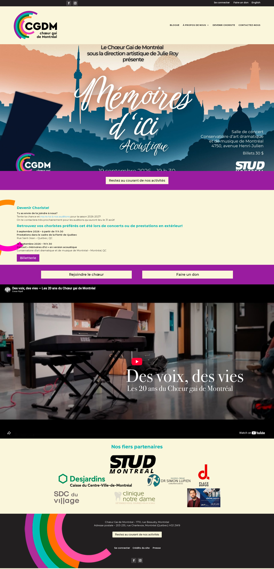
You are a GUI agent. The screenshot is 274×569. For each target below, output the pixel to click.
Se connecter (224, 2)
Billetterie (28, 258)
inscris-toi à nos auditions (55, 216)
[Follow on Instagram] (75, 3)
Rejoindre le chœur (86, 274)
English (256, 2)
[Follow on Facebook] (68, 3)
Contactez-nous (249, 25)
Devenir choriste (224, 25)
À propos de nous (194, 25)
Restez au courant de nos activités (137, 180)
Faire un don (242, 2)
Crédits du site (143, 547)
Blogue (174, 25)
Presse (157, 547)
